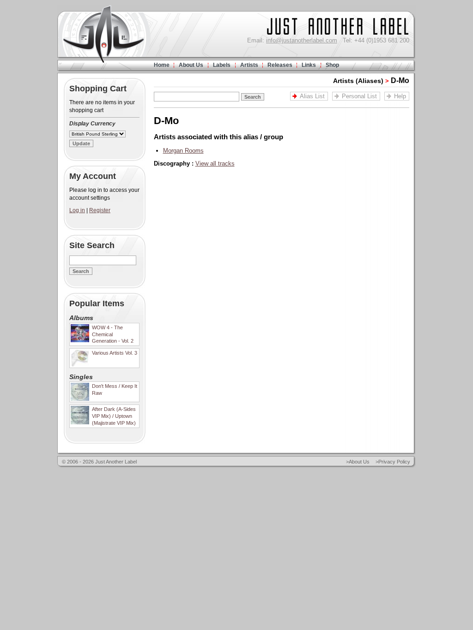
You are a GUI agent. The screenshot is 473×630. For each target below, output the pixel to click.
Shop (332, 65)
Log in (77, 210)
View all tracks (215, 163)
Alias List (312, 96)
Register (99, 210)
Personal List (359, 96)
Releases (279, 65)
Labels (221, 65)
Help (400, 96)
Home (162, 65)
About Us (191, 65)
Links (309, 65)
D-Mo (400, 80)
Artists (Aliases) (358, 80)
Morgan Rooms (183, 150)
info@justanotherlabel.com (301, 40)
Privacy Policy (394, 461)
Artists (249, 65)
